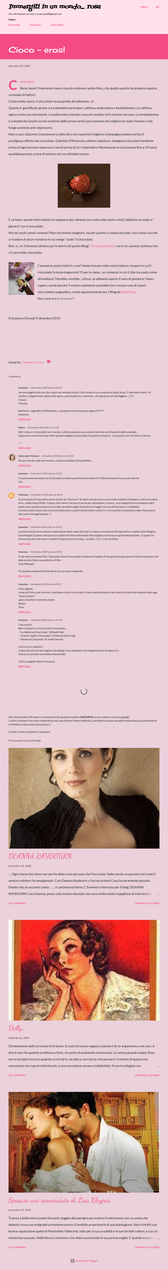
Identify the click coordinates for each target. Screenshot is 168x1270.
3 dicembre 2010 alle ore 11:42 (43, 427)
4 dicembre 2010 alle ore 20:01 (46, 551)
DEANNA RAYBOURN (40, 856)
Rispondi (24, 419)
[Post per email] (49, 362)
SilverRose (128, 292)
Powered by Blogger (86, 1260)
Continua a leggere (147, 903)
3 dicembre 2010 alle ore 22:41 (46, 527)
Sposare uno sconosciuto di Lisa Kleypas (59, 1200)
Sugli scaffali (57, 24)
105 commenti (17, 1075)
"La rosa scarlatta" (102, 246)
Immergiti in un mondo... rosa (54, 6)
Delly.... (18, 1028)
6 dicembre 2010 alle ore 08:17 (46, 584)
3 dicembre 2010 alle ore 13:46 (57, 455)
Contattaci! (35, 24)
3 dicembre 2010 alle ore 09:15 (46, 387)
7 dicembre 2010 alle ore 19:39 (46, 620)
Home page (14, 24)
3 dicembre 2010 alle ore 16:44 (47, 494)
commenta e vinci (32, 362)
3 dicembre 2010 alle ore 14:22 (46, 473)
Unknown (23, 494)
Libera (21, 427)
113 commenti (17, 1247)
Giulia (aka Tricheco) (28, 455)
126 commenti (17, 903)
